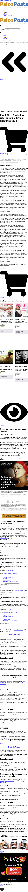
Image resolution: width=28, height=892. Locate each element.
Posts (4, 10)
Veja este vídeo (3, 538)
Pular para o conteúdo (5, 0)
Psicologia (6, 42)
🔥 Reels (5, 12)
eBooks (5, 14)
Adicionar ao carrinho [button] (4, 330)
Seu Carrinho (6, 580)
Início (1, 42)
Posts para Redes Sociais (9, 577)
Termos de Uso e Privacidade (10, 581)
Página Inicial (6, 575)
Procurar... (2, 29)
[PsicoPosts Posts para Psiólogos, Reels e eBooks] (14, 8)
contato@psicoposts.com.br (10, 573)
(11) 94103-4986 (10, 570)
